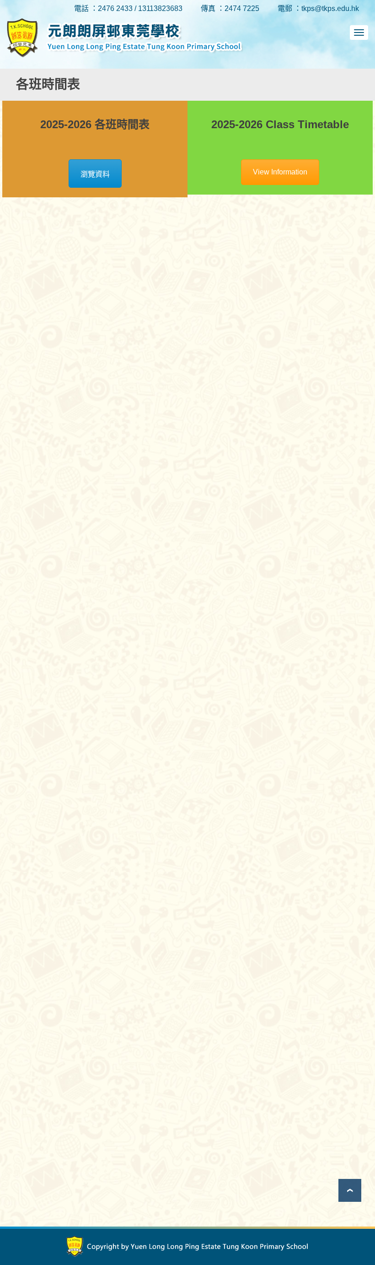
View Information (280, 172)
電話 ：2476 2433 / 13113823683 (128, 8)
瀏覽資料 (95, 174)
